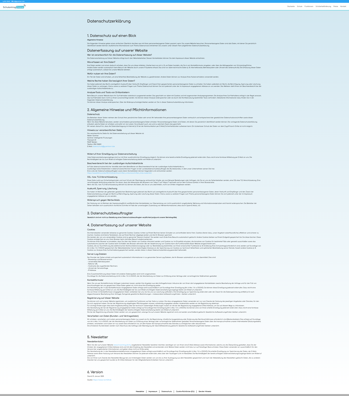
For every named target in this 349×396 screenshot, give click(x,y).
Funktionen (309, 6)
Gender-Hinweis (205, 391)
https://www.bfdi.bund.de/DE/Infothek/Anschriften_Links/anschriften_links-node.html (119, 173)
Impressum (153, 391)
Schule (299, 6)
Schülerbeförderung (323, 6)
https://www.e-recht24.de (102, 380)
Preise (335, 6)
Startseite (291, 6)
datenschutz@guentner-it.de (104, 146)
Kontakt (343, 6)
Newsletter (140, 391)
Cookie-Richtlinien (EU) (185, 391)
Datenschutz (167, 391)
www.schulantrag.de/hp (122, 345)
